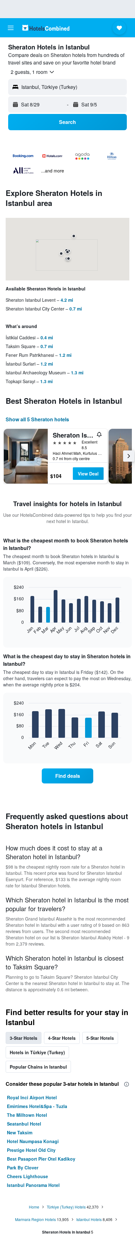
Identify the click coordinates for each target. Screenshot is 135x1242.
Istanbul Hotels (89, 1219)
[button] (11, 28)
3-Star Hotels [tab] (23, 1038)
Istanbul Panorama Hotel (33, 1185)
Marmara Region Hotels (35, 1219)
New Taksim (19, 1132)
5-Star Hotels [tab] (100, 1038)
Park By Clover (22, 1167)
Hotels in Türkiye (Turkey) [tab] (37, 1052)
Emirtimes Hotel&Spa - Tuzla (37, 1106)
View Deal (88, 473)
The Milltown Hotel (27, 1115)
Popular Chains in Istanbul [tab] (38, 1067)
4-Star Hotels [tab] (62, 1038)
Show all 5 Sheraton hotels (37, 419)
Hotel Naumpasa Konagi (33, 1141)
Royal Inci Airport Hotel (32, 1097)
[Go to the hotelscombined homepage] (45, 28)
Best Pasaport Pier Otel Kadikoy (41, 1159)
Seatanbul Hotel (24, 1124)
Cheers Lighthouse (27, 1176)
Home (34, 1206)
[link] (67, 775)
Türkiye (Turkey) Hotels (66, 1206)
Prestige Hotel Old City (31, 1150)
